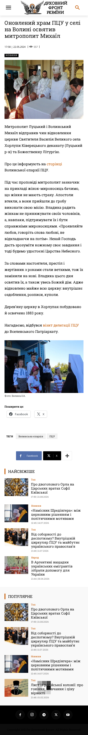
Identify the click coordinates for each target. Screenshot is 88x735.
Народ (35, 557)
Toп (33, 479)
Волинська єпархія (31, 436)
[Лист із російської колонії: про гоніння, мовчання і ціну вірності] (16, 688)
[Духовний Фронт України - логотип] (44, 8)
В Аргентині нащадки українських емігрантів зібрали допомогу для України (51, 568)
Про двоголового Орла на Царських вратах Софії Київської (52, 488)
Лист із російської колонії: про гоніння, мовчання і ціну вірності (57, 689)
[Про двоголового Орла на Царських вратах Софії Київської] (16, 487)
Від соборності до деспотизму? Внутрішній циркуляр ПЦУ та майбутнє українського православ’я (55, 540)
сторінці (54, 163)
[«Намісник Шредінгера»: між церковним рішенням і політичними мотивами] (16, 513)
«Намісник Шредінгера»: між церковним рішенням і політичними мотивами (56, 514)
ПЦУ (52, 436)
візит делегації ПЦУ (61, 325)
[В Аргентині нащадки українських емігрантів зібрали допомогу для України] (16, 565)
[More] (67, 455)
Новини (11, 55)
